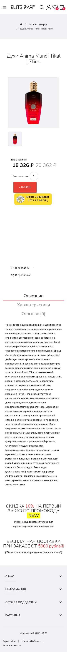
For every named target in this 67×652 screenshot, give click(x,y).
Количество (20, 176)
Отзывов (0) (33, 314)
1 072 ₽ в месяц (37, 198)
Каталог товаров (38, 24)
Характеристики (33, 305)
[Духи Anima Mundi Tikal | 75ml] (33, 102)
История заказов (12, 645)
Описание (33, 296)
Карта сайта (9, 641)
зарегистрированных (24, 526)
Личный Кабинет (31, 641)
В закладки (22, 268)
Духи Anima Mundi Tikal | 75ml (36, 28)
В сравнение (23, 275)
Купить (26, 187)
